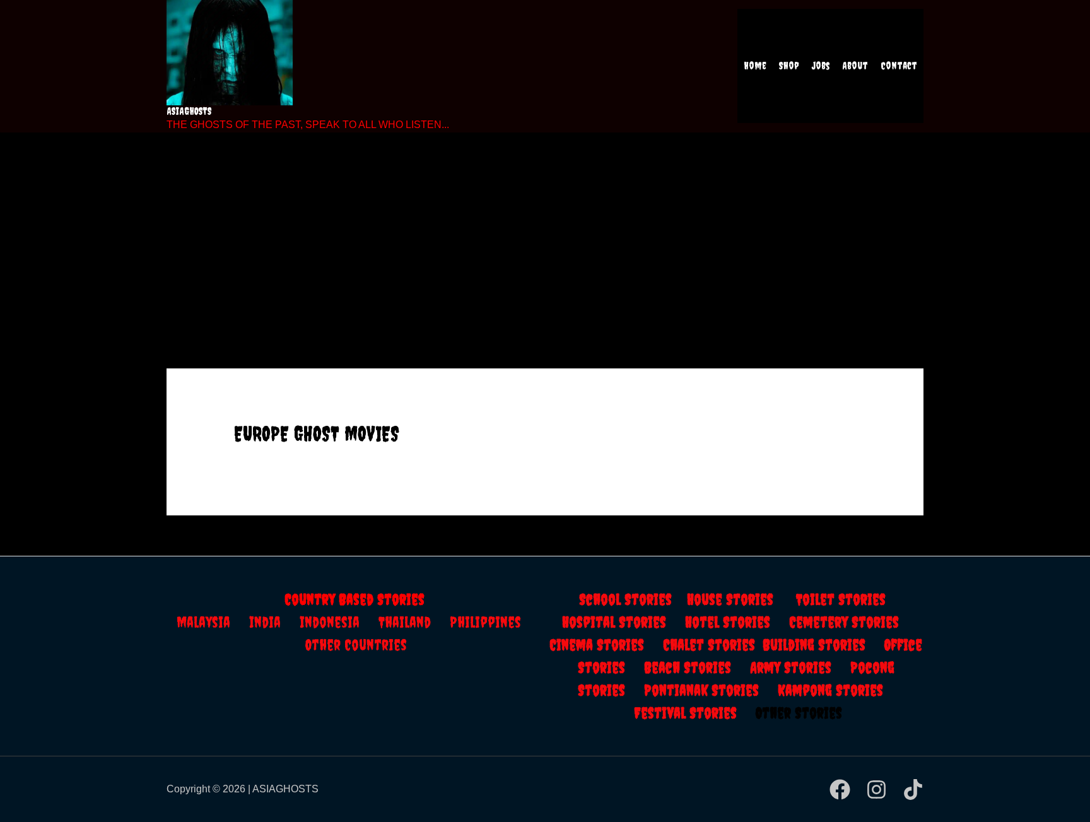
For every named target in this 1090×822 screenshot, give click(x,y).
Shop (789, 65)
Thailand (414, 622)
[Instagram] (876, 789)
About (855, 65)
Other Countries (356, 645)
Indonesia (339, 622)
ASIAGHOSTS (189, 111)
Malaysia (203, 622)
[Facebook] (839, 789)
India (274, 622)
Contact (899, 65)
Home (755, 65)
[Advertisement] (545, 233)
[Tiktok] (913, 789)
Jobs (820, 65)
